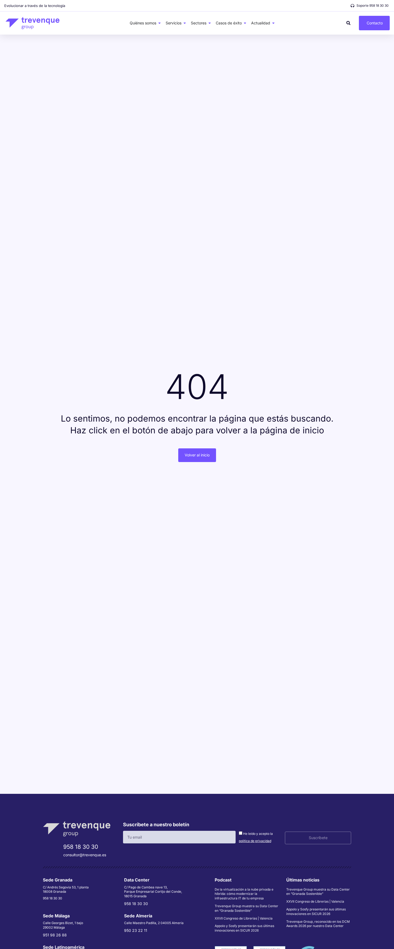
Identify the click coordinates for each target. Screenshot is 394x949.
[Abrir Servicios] (185, 23)
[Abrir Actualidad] (273, 23)
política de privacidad (255, 841)
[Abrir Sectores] (209, 23)
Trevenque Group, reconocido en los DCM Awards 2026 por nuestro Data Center (318, 924)
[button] (348, 23)
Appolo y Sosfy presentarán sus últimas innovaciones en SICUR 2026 (244, 928)
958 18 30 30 (80, 846)
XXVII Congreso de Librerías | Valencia (244, 918)
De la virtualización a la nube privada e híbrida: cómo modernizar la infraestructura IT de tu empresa (244, 893)
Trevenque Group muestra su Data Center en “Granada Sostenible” (246, 908)
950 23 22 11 (135, 930)
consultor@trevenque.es (84, 855)
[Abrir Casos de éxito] (245, 23)
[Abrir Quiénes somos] (159, 23)
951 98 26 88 (55, 935)
